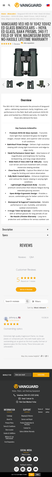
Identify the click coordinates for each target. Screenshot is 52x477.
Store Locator (9, 429)
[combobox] (37, 307)
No (37, 475)
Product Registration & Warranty (27, 423)
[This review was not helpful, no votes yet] (46, 356)
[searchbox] (14, 301)
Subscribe (41, 375)
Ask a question (29, 43)
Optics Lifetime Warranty (27, 431)
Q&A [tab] (31, 257)
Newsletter (7, 375)
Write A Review (26, 289)
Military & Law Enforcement (9, 437)
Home (3, 14)
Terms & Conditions (9, 426)
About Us (9, 419)
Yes (31, 475)
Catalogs (9, 415)
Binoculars (11, 14)
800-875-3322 (29, 395)
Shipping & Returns (27, 415)
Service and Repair (27, 419)
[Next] (48, 84)
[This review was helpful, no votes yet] (42, 356)
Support (27, 409)
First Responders (9, 441)
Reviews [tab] (22, 257)
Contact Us (30, 398)
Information (9, 409)
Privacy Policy (9, 422)
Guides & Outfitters (9, 433)
